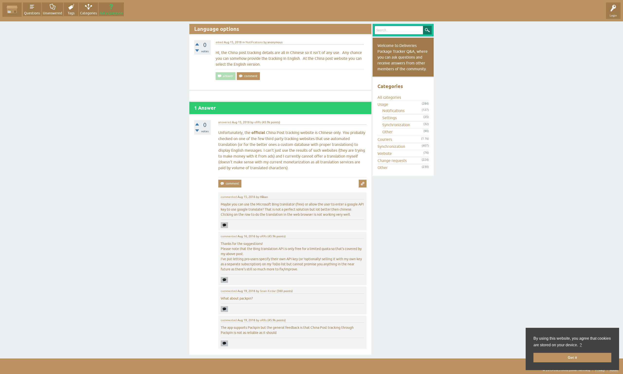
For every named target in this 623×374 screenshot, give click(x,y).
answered (224, 122)
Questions (32, 13)
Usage (382, 104)
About (614, 370)
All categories (389, 97)
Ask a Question (111, 13)
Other (387, 132)
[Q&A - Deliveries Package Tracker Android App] (12, 9)
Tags (71, 13)
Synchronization (396, 125)
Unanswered (52, 13)
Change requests (392, 160)
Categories (88, 13)
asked (219, 42)
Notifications (254, 42)
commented (229, 197)
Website (384, 153)
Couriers (384, 139)
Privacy (600, 370)
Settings (389, 118)
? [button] (581, 345)
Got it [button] (572, 357)
